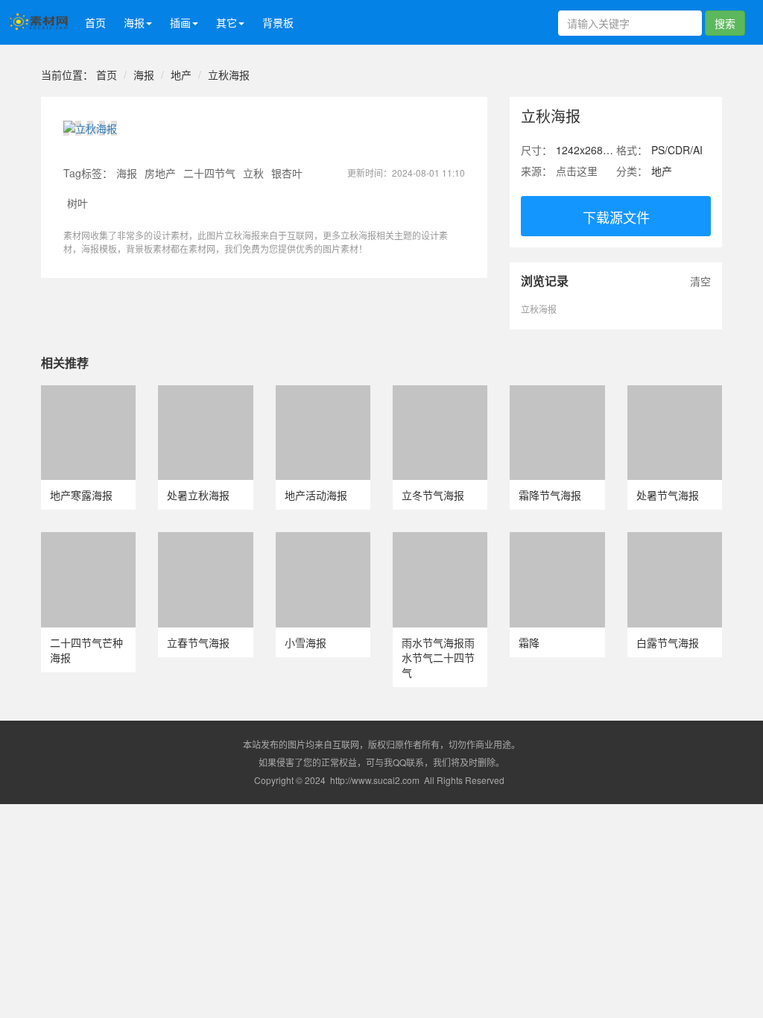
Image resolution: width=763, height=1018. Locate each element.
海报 (143, 74)
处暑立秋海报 (198, 494)
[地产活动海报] (323, 392)
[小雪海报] (323, 539)
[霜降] (557, 539)
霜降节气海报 (550, 494)
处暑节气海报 (667, 494)
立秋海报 (229, 74)
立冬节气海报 (433, 494)
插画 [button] (180, 22)
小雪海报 (305, 642)
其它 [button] (226, 22)
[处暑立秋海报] (205, 392)
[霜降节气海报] (557, 392)
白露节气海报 (667, 642)
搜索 (725, 23)
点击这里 (577, 170)
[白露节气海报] (674, 539)
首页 (95, 22)
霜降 (529, 642)
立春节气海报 (198, 642)
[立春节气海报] (205, 539)
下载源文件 (616, 217)
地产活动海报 (316, 494)
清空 (700, 281)
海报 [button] (134, 22)
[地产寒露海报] (88, 392)
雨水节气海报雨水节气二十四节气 (438, 657)
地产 (181, 74)
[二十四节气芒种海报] (88, 539)
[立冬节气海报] (440, 392)
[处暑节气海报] (674, 392)
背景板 (278, 22)
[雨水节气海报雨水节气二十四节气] (440, 539)
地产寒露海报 (81, 494)
